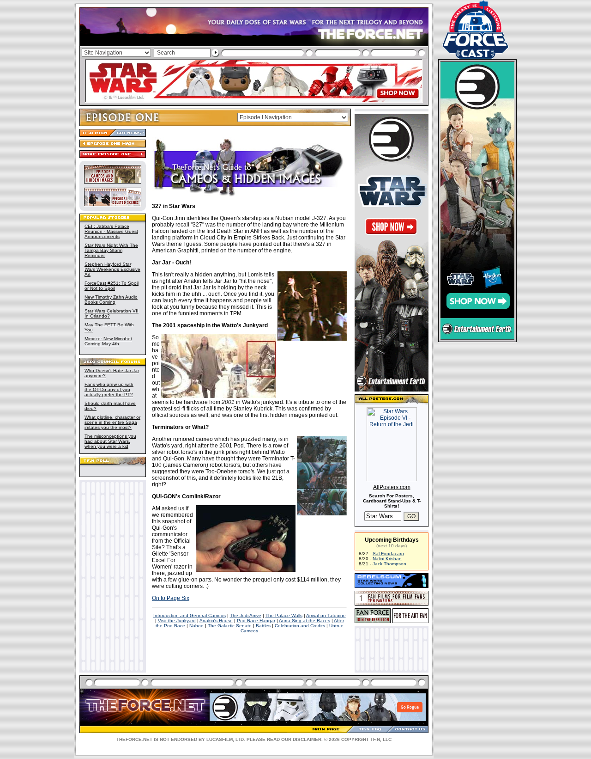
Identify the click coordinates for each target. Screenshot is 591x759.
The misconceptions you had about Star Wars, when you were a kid (110, 441)
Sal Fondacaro (388, 553)
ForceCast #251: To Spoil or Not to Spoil (111, 286)
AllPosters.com (391, 487)
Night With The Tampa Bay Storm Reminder (111, 250)
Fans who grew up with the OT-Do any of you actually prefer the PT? (108, 389)
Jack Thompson (389, 563)
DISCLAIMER (307, 739)
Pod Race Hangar (256, 620)
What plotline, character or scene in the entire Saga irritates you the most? (112, 422)
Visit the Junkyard (177, 620)
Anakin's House (216, 620)
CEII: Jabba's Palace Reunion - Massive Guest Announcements (111, 231)
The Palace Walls (283, 615)
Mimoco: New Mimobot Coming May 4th (108, 341)
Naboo (196, 625)
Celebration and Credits (300, 625)
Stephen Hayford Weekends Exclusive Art (112, 269)
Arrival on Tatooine (326, 615)
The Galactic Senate (230, 625)
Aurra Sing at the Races (304, 620)
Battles (263, 625)
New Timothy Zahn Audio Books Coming (111, 299)
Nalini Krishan (387, 558)
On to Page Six (170, 598)
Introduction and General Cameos (189, 615)
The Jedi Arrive (245, 615)
